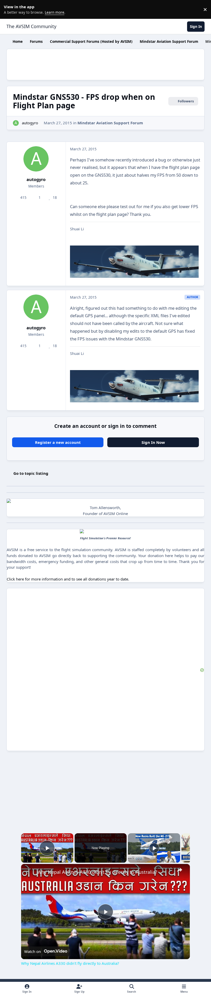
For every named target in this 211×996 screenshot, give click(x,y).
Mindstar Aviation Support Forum (110, 122)
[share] (179, 870)
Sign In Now (153, 442)
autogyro (30, 122)
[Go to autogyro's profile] (16, 123)
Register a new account (58, 442)
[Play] (154, 848)
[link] (29, 872)
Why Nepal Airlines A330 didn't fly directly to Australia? (97, 872)
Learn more (10, 9)
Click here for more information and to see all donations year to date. (68, 579)
